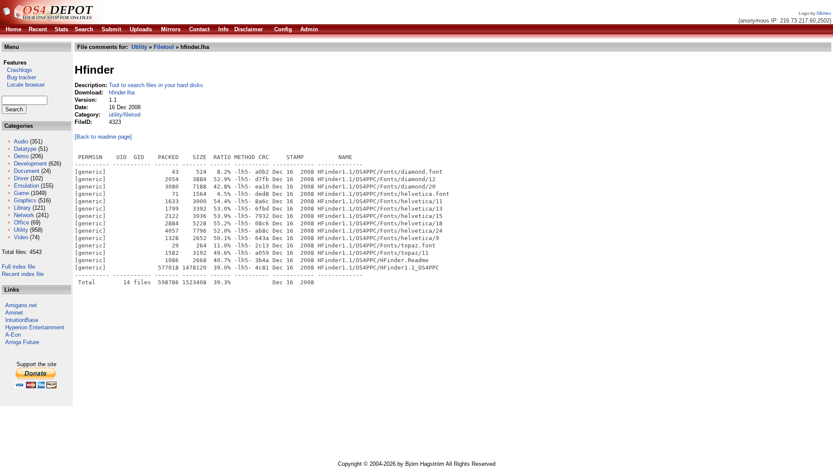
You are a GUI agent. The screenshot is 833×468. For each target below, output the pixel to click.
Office (21, 222)
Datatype (25, 149)
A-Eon (13, 335)
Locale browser (23, 84)
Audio (21, 141)
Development (30, 163)
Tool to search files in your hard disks (156, 85)
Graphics (25, 200)
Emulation (26, 185)
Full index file (18, 266)
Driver (21, 178)
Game (21, 193)
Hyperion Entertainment (34, 327)
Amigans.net (21, 305)
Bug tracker (19, 77)
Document (26, 171)
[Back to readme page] (103, 136)
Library (22, 208)
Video (21, 237)
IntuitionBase (21, 320)
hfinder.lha (121, 92)
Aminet (14, 312)
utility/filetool (125, 114)
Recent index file (23, 274)
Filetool (164, 47)
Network (24, 215)
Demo (21, 156)
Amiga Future (22, 342)
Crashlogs (17, 70)
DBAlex (824, 13)
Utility (21, 230)
